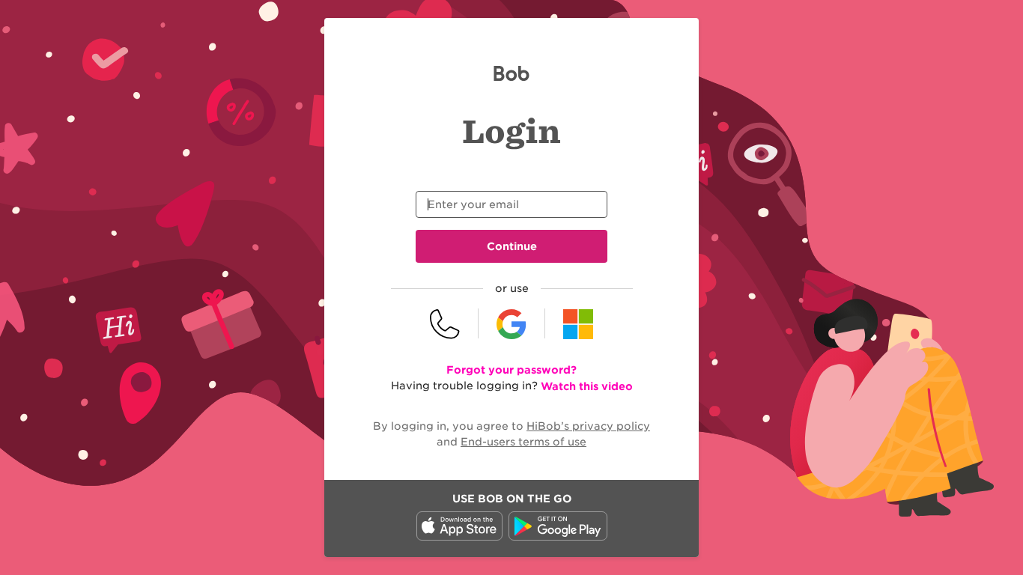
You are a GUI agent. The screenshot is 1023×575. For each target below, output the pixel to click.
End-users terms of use (523, 442)
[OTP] (445, 323)
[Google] (512, 323)
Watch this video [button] (587, 386)
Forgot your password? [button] (511, 370)
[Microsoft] (578, 323)
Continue (512, 246)
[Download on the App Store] (459, 537)
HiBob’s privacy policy (588, 426)
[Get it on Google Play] (558, 537)
